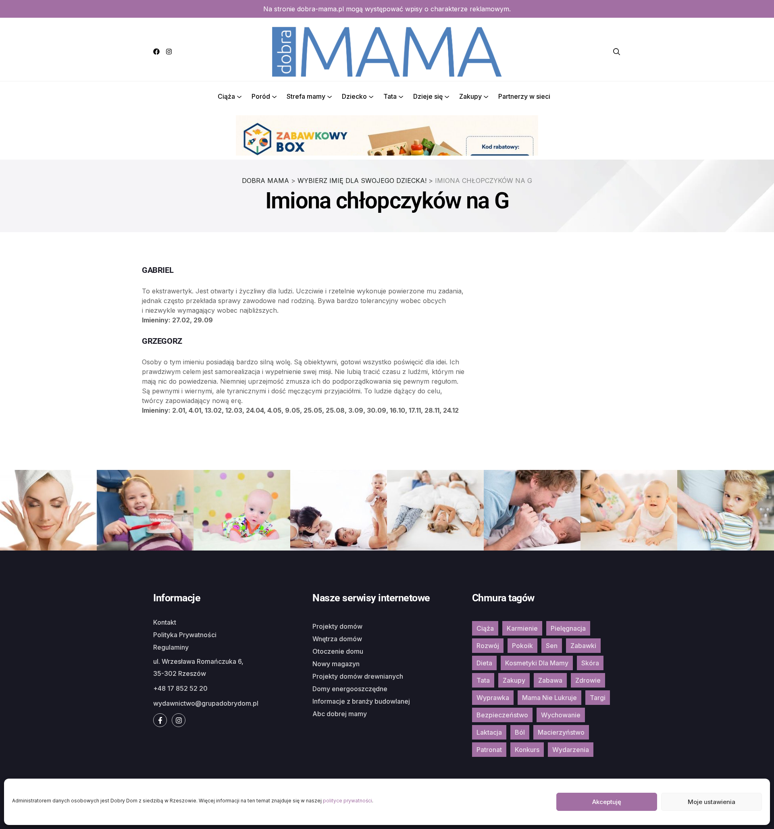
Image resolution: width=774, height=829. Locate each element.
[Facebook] (156, 51)
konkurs (527, 750)
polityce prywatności (347, 801)
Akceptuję (606, 802)
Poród (261, 96)
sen (552, 646)
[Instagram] (169, 51)
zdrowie (588, 680)
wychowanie (560, 715)
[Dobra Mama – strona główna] (387, 51)
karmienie (522, 628)
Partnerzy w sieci (524, 96)
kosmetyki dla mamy (536, 663)
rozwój (487, 646)
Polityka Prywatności (184, 635)
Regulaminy (171, 647)
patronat (489, 750)
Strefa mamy (306, 96)
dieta (484, 663)
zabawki (583, 646)
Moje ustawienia (711, 802)
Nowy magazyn (336, 664)
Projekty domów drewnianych (357, 676)
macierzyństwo (561, 732)
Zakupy (470, 96)
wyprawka (492, 698)
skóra (590, 663)
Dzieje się (428, 96)
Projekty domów (337, 626)
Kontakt (164, 622)
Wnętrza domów (337, 639)
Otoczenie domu (337, 651)
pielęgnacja (568, 628)
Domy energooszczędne (349, 689)
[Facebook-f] (160, 720)
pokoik (522, 646)
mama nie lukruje (549, 698)
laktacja (489, 732)
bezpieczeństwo (502, 715)
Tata (390, 96)
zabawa (550, 680)
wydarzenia (570, 750)
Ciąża (226, 96)
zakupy (514, 680)
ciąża (485, 628)
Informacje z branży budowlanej (361, 701)
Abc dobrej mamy (339, 714)
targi (597, 698)
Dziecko (354, 96)
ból (520, 732)
